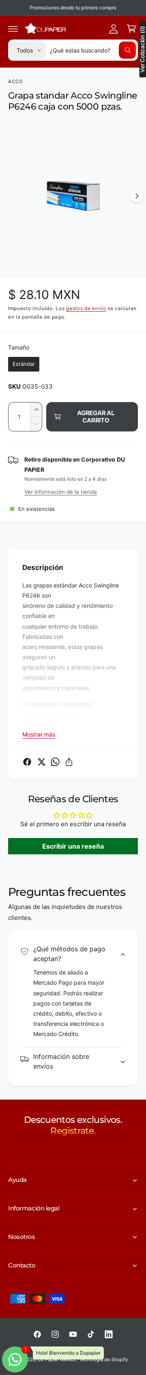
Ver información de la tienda (60, 491)
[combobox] (93, 50)
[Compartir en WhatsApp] (55, 762)
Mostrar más (38, 734)
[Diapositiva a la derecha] (136, 195)
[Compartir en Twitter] (41, 762)
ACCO (16, 81)
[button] (13, 28)
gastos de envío (86, 308)
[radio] (23, 364)
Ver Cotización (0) (142, 49)
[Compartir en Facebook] (27, 762)
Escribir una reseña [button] (73, 846)
